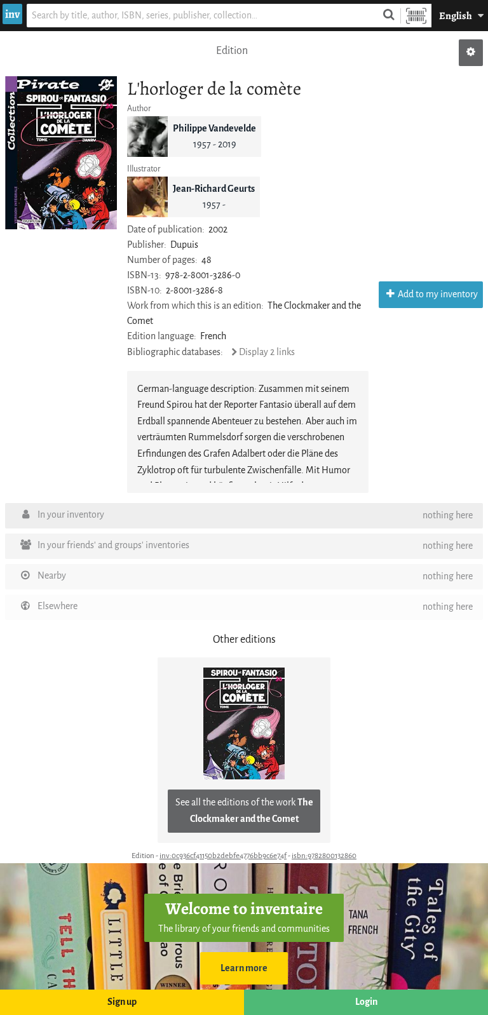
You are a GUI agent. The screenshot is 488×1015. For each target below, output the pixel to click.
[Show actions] (471, 52)
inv (12, 14)
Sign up (122, 1002)
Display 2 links (267, 352)
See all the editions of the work (244, 811)
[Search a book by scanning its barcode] (416, 15)
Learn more (244, 968)
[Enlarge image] (61, 152)
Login (366, 1002)
